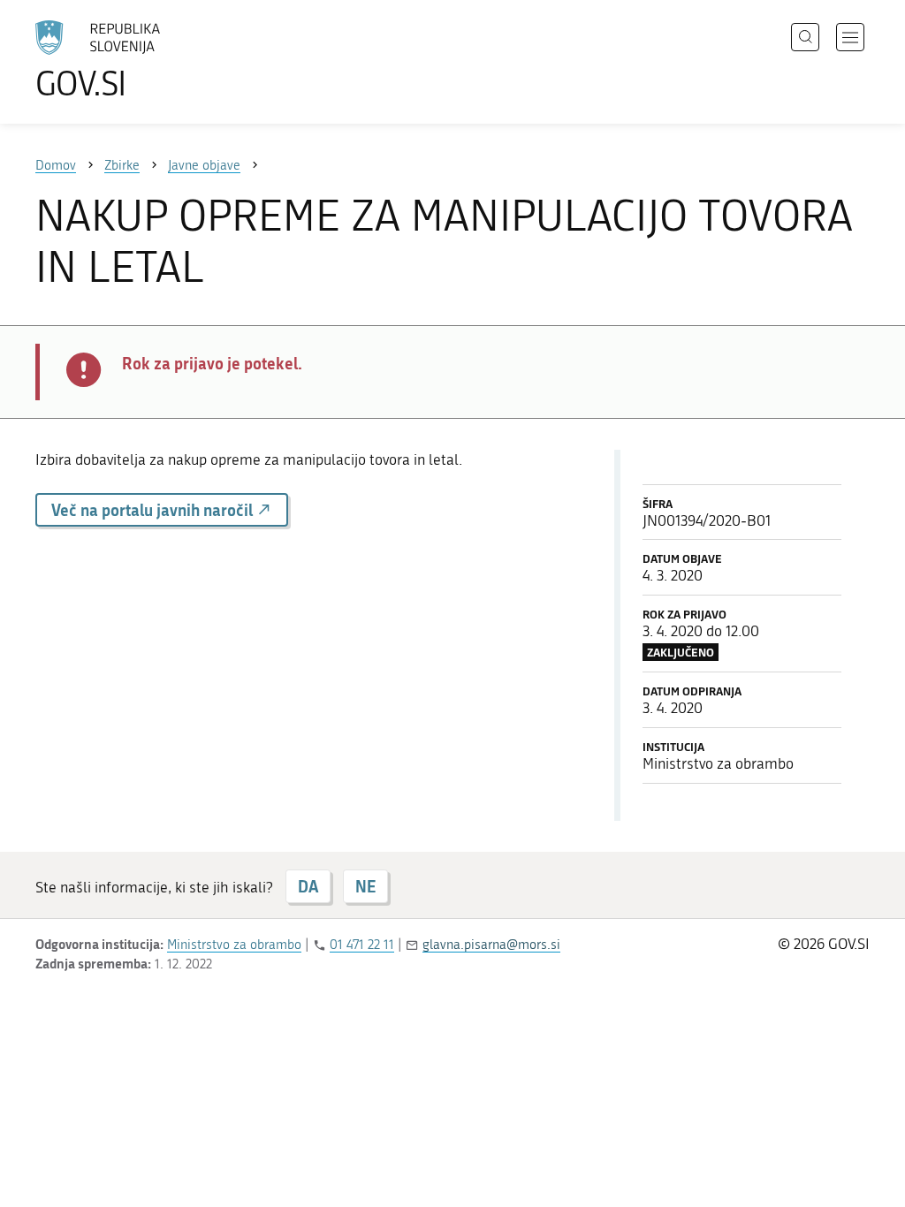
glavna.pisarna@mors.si (491, 945)
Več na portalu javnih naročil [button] (153, 509)
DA (308, 886)
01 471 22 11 (362, 945)
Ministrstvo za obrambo (234, 945)
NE (365, 886)
